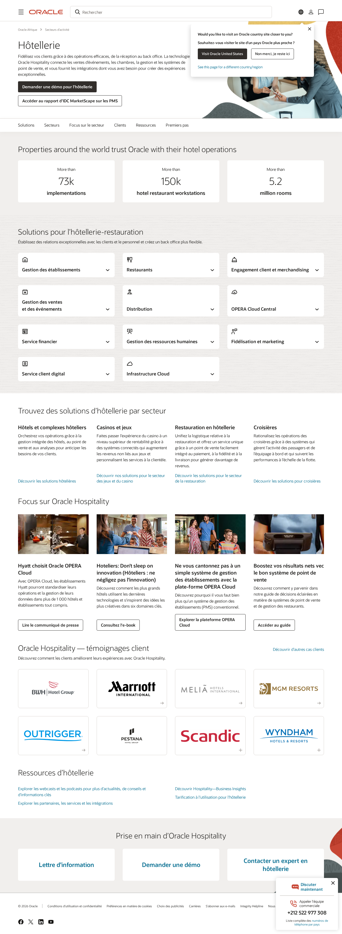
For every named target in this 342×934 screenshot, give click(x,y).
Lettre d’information (66, 864)
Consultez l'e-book (118, 625)
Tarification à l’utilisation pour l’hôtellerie (210, 797)
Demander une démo (171, 864)
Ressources (146, 125)
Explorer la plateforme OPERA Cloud (207, 622)
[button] (21, 12)
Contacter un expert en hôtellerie (276, 864)
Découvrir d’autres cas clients (298, 649)
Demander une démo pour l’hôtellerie (57, 86)
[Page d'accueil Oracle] (46, 12)
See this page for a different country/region (230, 67)
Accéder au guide (274, 625)
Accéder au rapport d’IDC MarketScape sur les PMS (70, 100)
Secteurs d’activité (57, 30)
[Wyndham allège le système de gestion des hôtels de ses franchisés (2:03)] (289, 735)
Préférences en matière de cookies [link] (129, 906)
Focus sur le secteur (86, 125)
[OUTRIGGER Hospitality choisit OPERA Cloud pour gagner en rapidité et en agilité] (53, 735)
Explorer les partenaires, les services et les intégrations (65, 803)
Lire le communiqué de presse (50, 625)
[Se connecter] (311, 12)
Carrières (195, 906)
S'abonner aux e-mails (220, 906)
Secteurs (51, 125)
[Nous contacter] (321, 12)
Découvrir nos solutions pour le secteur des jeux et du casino (131, 478)
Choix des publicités (170, 906)
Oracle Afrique (27, 30)
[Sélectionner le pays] (301, 12)
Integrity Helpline (251, 906)
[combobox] (171, 12)
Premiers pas (177, 125)
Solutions (26, 125)
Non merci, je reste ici (272, 53)
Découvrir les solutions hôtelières (47, 481)
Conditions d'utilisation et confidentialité (75, 906)
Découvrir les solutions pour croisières (287, 481)
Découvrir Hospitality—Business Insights (210, 788)
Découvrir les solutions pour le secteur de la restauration (208, 478)
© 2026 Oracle (28, 906)
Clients (120, 125)
